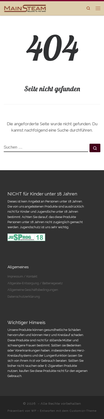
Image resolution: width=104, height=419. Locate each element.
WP (33, 410)
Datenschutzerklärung (23, 296)
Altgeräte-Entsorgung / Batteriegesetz (35, 283)
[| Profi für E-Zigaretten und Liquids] (25, 7)
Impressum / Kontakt (22, 276)
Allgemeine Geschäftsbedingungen (32, 290)
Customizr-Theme (83, 410)
